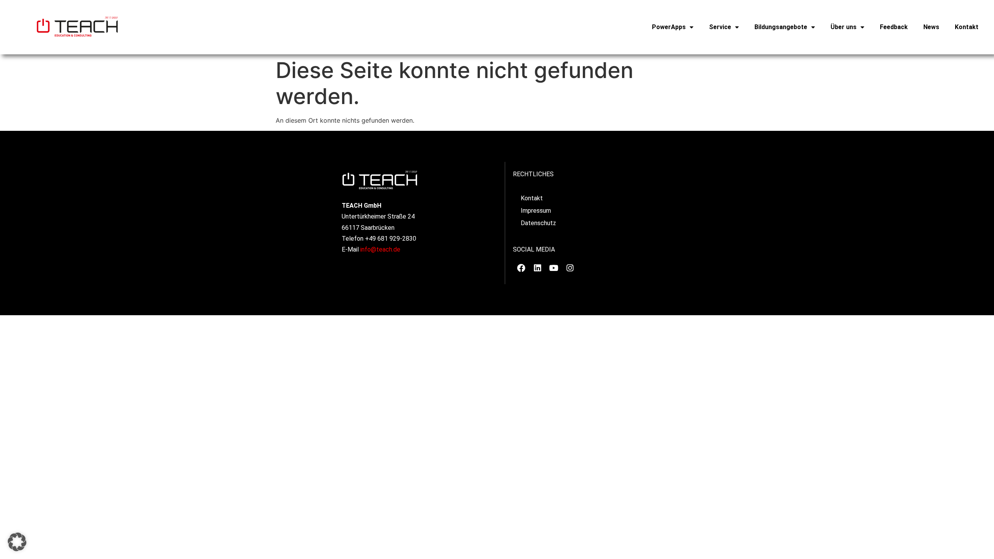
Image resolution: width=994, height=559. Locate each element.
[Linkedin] (537, 268)
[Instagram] (570, 268)
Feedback (894, 27)
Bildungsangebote (780, 27)
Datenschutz (538, 223)
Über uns (844, 27)
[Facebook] (521, 268)
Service (720, 27)
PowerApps (669, 27)
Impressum (536, 210)
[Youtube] (554, 268)
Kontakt (966, 27)
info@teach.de (380, 249)
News (931, 27)
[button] (17, 542)
